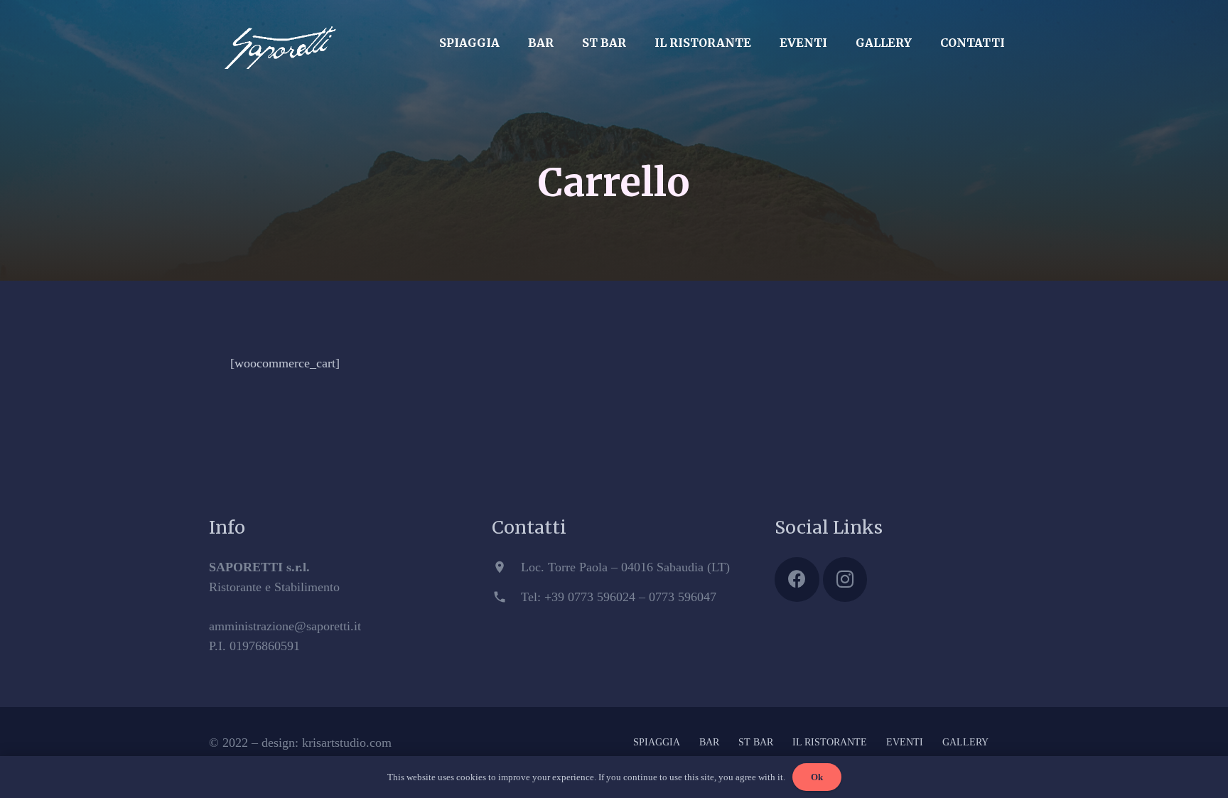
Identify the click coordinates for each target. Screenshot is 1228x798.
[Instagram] (845, 579)
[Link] (280, 39)
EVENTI (904, 742)
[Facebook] (797, 579)
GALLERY (965, 742)
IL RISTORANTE (829, 742)
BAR (709, 742)
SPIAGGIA (656, 742)
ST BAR (755, 742)
